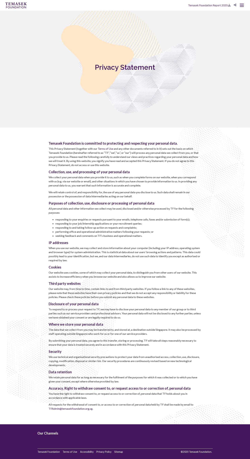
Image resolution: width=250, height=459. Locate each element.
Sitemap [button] (118, 451)
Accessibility (87, 451)
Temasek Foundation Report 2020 (208, 5)
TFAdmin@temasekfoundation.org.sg (71, 408)
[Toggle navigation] (242, 5)
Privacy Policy (103, 451)
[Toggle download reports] (235, 5)
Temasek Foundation (48, 451)
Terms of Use (105, 148)
